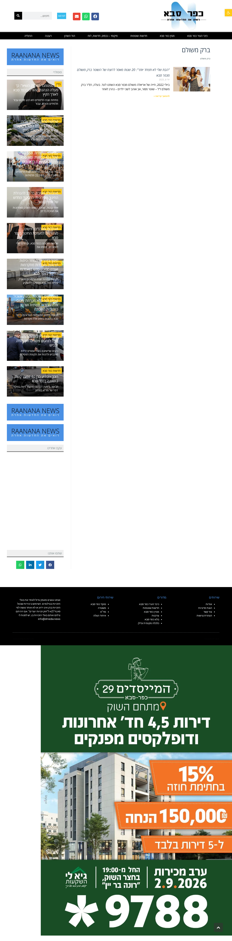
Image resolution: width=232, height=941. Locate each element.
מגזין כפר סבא (167, 36)
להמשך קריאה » (162, 96)
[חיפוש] (18, 16)
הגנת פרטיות (205, 607)
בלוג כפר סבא (151, 619)
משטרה (102, 607)
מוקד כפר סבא (98, 604)
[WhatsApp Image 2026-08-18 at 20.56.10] (136, 790)
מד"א (103, 611)
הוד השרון (69, 36)
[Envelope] (76, 16)
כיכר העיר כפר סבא (197, 36)
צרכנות (155, 615)
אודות (209, 604)
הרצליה (28, 36)
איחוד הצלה (99, 615)
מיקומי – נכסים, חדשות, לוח (103, 36)
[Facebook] (95, 16)
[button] (228, 12)
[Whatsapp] (86, 16)
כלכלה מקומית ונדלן (148, 623)
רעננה (48, 36)
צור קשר (208, 611)
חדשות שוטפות (138, 36)
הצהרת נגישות (204, 615)
